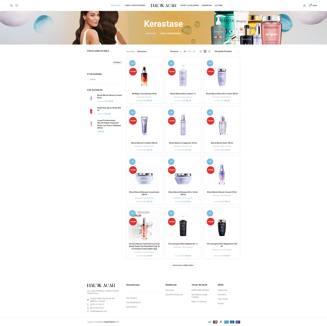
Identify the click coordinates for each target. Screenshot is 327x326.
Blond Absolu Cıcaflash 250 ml (144, 143)
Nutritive (148, 97)
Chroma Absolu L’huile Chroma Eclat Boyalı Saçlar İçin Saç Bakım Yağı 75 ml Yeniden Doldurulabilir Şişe (144, 246)
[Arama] (11, 5)
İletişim (221, 303)
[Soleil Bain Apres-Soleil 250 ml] (91, 111)
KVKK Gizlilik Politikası (200, 290)
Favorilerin (222, 295)
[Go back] (141, 24)
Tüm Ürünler (223, 299)
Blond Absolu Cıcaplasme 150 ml (183, 143)
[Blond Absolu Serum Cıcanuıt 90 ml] (91, 98)
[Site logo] (163, 5)
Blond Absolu (187, 97)
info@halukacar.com (98, 311)
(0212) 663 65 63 (97, 308)
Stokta (92, 79)
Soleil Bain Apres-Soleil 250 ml (109, 109)
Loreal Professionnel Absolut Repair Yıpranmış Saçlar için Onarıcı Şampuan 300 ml (109, 124)
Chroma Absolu (148, 252)
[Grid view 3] (205, 51)
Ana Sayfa (130, 51)
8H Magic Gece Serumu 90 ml (144, 94)
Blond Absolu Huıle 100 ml (222, 143)
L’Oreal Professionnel (174, 295)
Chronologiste (187, 247)
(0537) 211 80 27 (97, 304)
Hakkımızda (222, 290)
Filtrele (117, 62)
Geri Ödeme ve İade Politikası (199, 296)
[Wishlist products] (16, 5)
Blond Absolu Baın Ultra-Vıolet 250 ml (222, 94)
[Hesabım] (304, 5)
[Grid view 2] (201, 51)
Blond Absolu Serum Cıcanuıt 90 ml (109, 96)
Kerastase (141, 97)
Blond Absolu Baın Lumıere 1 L (183, 94)
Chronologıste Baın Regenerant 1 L (183, 244)
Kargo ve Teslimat (199, 302)
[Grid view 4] (209, 51)
